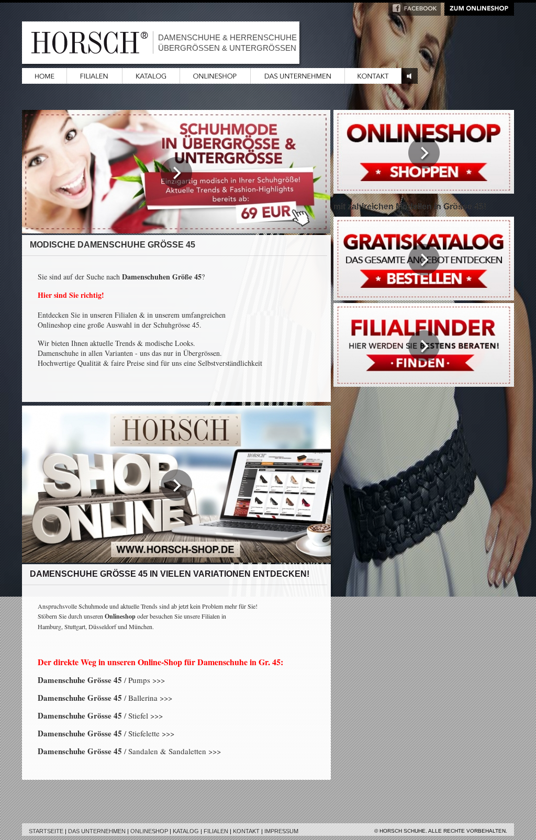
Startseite (46, 831)
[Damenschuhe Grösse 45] (176, 230)
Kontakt (246, 831)
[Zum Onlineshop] (479, 12)
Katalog (186, 831)
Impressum (281, 831)
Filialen (216, 831)
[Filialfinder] (423, 383)
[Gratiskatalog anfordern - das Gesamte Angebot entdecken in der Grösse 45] (423, 297)
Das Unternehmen (97, 831)
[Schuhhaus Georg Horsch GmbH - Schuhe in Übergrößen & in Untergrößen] (298, 80)
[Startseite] (44, 80)
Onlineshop (149, 831)
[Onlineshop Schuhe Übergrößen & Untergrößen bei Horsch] (215, 80)
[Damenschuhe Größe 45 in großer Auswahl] (423, 190)
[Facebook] (414, 12)
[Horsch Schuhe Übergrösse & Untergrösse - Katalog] (151, 80)
